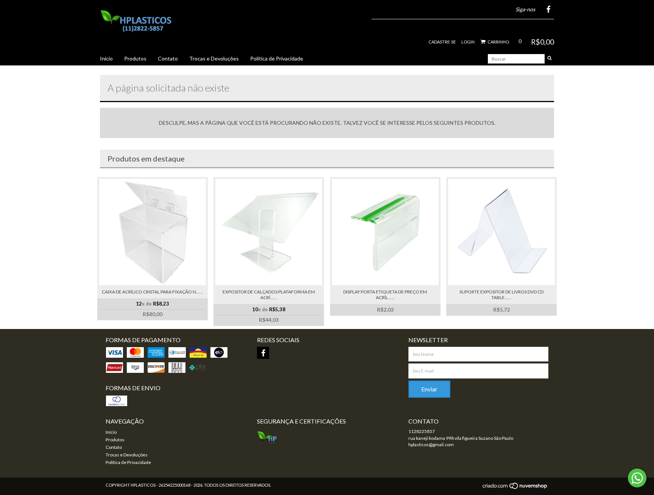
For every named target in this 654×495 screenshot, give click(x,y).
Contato (168, 58)
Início (106, 58)
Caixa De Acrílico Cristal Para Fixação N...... (152, 292)
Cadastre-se (442, 41)
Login (468, 41)
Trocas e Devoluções (214, 58)
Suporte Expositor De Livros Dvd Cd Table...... (501, 294)
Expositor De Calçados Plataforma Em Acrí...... (269, 294)
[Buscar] (549, 59)
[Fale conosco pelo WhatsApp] (637, 478)
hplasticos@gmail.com (431, 444)
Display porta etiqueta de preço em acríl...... (385, 294)
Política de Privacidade (276, 58)
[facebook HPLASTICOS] (263, 353)
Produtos (135, 58)
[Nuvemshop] (515, 488)
